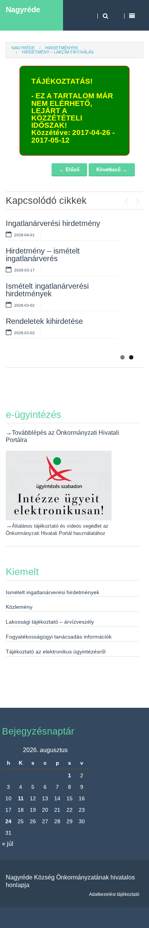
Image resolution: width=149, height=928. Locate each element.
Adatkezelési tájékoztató (114, 894)
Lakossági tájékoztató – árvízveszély (50, 622)
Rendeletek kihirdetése (44, 321)
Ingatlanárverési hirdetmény (53, 223)
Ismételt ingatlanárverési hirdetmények (47, 290)
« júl (7, 843)
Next (137, 199)
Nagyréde (23, 9)
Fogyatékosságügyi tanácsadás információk (59, 637)
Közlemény (19, 607)
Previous (126, 199)
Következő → (111, 169)
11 (21, 798)
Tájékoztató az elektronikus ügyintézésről (55, 651)
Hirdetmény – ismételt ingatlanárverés (43, 255)
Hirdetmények (61, 48)
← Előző (69, 169)
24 (8, 821)
